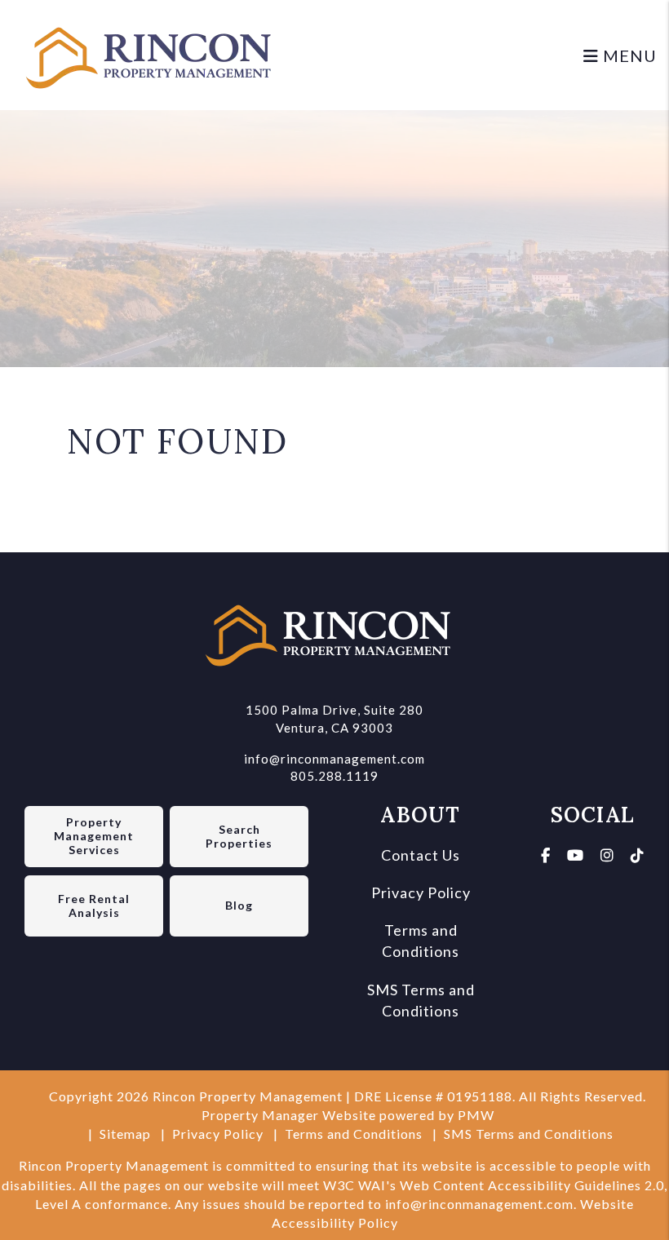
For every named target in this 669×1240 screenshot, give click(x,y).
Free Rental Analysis (94, 905)
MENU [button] (628, 55)
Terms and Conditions (354, 1133)
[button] (546, 855)
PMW (476, 1115)
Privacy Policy (421, 892)
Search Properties (239, 836)
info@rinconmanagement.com (334, 758)
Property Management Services (94, 836)
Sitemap (125, 1133)
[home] (155, 53)
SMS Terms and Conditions (529, 1133)
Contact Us (420, 855)
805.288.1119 (334, 775)
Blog (239, 905)
